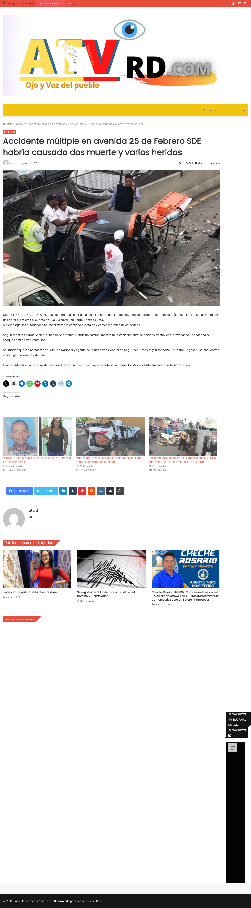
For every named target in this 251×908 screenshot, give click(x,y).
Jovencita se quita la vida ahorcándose (30, 592)
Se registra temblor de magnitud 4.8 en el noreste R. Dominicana (106, 594)
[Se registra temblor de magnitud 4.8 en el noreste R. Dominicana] (111, 569)
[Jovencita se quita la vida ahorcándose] (37, 569)
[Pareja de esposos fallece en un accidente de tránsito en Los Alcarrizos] (37, 436)
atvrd (13, 163)
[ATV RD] (125, 55)
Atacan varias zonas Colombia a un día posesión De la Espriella (105, 3)
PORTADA (20, 123)
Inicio (8, 123)
